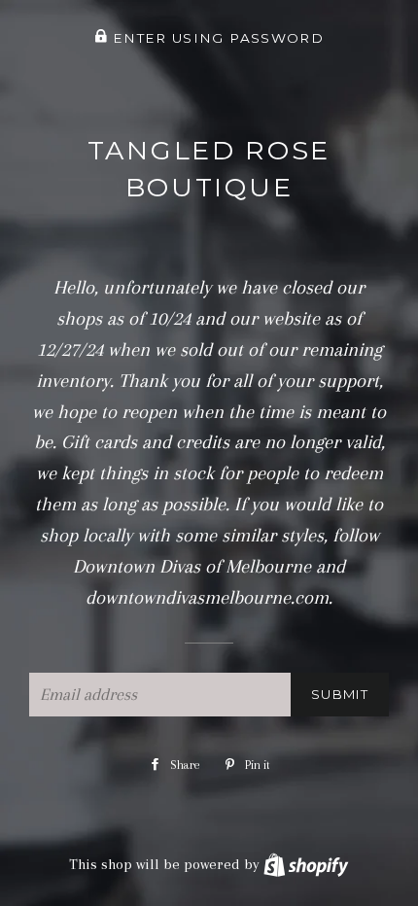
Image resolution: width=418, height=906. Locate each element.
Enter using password (216, 38)
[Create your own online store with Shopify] (305, 864)
